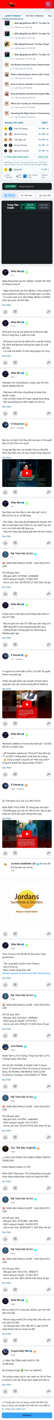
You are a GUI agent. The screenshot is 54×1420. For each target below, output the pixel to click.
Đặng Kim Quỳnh (21, 151)
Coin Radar (17, 1046)
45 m (13, 428)
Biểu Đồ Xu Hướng (30, 206)
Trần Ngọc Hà (20, 140)
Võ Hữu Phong (20, 134)
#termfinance (44, 973)
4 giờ (13, 1101)
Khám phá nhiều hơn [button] (15, 1409)
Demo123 (18, 169)
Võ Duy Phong (20, 145)
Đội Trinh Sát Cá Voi (22, 553)
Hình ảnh (46, 195)
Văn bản (28, 195)
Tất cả (11, 195)
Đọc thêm (6, 305)
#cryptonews (25, 973)
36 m (13, 377)
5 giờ (13, 1203)
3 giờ (13, 999)
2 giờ (13, 789)
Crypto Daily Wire (20, 1351)
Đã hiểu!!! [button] (27, 1415)
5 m (12, 275)
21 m (13, 326)
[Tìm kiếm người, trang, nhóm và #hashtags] (48, 4)
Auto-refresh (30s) (33, 176)
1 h (12, 507)
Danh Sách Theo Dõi (43, 206)
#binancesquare (10, 973)
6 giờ (13, 1253)
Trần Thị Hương (21, 128)
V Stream (16, 424)
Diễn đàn (19, 176)
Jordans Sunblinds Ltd (23, 863)
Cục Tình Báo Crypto (22, 1147)
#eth (34, 973)
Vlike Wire (16, 271)
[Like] (27, 312)
